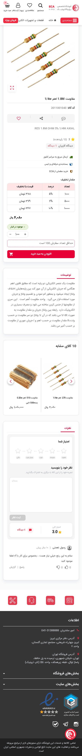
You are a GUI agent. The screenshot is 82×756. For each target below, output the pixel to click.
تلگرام (66, 724)
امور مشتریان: (58, 630)
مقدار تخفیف (68, 180)
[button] (71, 381)
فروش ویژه (10, 20)
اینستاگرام (76, 724)
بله (55, 724)
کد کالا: (71, 108)
